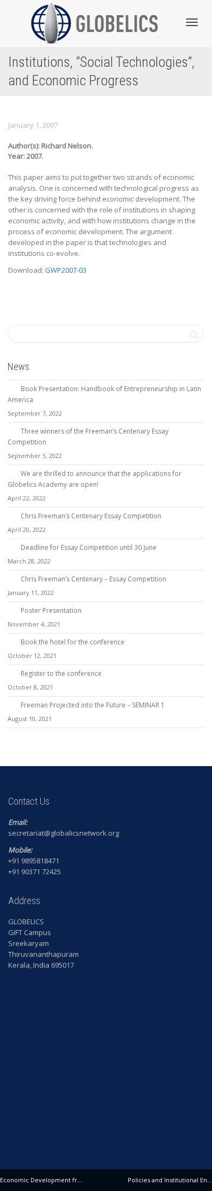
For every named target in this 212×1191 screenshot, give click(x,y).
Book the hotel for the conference (72, 642)
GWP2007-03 (65, 270)
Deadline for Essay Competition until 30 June (89, 547)
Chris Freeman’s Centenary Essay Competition (91, 516)
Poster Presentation (51, 610)
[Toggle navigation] (192, 22)
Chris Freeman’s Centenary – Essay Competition (93, 579)
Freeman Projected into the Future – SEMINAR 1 (93, 705)
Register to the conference (61, 673)
